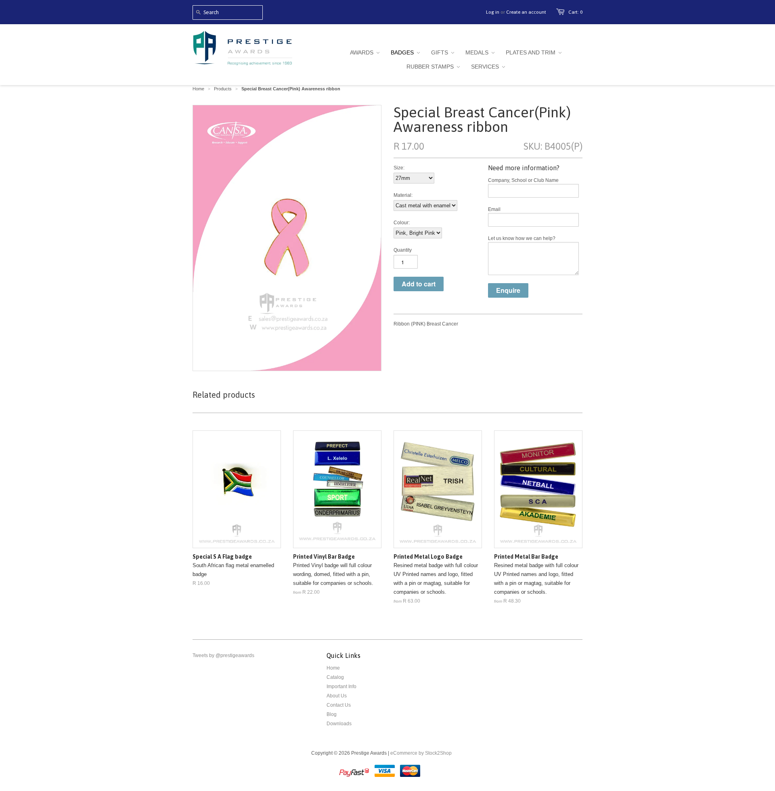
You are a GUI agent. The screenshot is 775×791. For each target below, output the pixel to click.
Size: (399, 168)
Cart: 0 (575, 12)
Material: (403, 195)
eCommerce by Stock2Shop (421, 753)
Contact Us (339, 705)
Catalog (335, 677)
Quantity (403, 250)
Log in (492, 12)
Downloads (339, 723)
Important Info (341, 686)
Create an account (526, 12)
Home (333, 668)
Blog (332, 714)
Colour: (402, 222)
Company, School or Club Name (523, 180)
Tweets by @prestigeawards (223, 655)
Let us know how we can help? (521, 238)
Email (494, 209)
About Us (337, 696)
